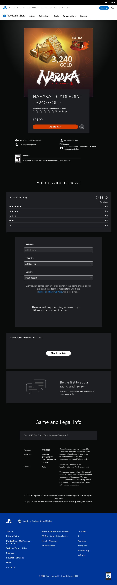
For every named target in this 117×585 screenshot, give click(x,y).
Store (11, 8)
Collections (44, 16)
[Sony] (110, 4)
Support (65, 8)
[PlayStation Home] (5, 8)
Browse (83, 16)
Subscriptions (69, 16)
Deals (56, 16)
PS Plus (34, 8)
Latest (32, 16)
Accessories (45, 8)
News (56, 8)
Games (25, 8)
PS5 (18, 8)
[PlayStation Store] (14, 15)
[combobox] (58, 249)
